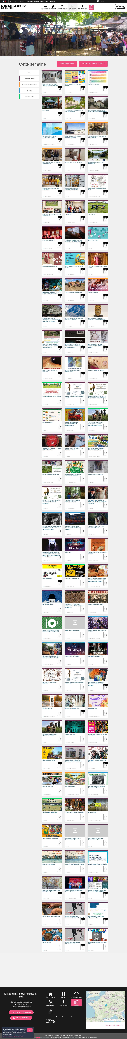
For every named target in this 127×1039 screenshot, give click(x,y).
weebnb (37, 1037)
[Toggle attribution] (123, 1020)
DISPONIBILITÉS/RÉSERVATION (21, 1012)
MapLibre (119, 1020)
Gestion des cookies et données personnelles (13, 1036)
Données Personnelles (60, 1035)
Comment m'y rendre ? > (114, 1025)
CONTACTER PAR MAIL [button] (22, 1018)
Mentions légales (49, 1035)
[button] (52, 83)
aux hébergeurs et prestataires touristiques (59, 1037)
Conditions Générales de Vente (74, 1035)
